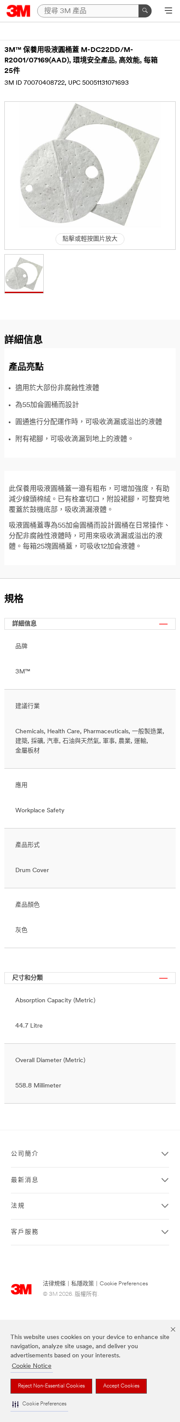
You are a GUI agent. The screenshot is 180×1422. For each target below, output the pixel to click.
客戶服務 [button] (25, 1232)
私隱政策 (82, 1284)
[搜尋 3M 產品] (145, 10)
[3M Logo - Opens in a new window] (19, 10)
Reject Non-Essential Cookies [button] (51, 1386)
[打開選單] (168, 11)
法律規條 (54, 1284)
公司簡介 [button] (25, 1154)
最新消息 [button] (25, 1180)
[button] (39, 1404)
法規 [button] (18, 1206)
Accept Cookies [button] (121, 1386)
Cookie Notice (32, 1366)
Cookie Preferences (124, 1284)
